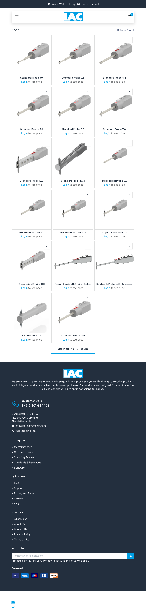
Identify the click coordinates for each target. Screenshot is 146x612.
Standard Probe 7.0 (114, 129)
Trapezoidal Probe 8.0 (31, 232)
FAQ (16, 503)
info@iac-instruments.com (30, 425)
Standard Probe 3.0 (31, 77)
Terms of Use (21, 539)
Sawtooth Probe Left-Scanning (114, 284)
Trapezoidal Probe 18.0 (32, 284)
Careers (18, 498)
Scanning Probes (24, 457)
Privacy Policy (22, 534)
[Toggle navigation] (16, 16)
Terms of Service (72, 560)
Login (24, 81)
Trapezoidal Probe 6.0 (114, 180)
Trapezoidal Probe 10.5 (73, 232)
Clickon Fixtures (23, 452)
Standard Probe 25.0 (73, 180)
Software (19, 467)
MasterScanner (23, 446)
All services (20, 518)
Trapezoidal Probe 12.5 (114, 232)
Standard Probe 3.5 (73, 77)
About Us (19, 523)
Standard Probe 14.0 (73, 335)
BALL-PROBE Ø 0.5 (31, 335)
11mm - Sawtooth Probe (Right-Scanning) (73, 284)
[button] (47, 40)
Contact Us (20, 529)
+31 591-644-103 (25, 430)
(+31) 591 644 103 (35, 406)
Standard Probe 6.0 (73, 129)
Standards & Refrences (27, 462)
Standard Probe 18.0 (31, 180)
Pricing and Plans (24, 493)
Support (19, 488)
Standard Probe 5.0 (31, 129)
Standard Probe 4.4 (114, 77)
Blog (16, 482)
